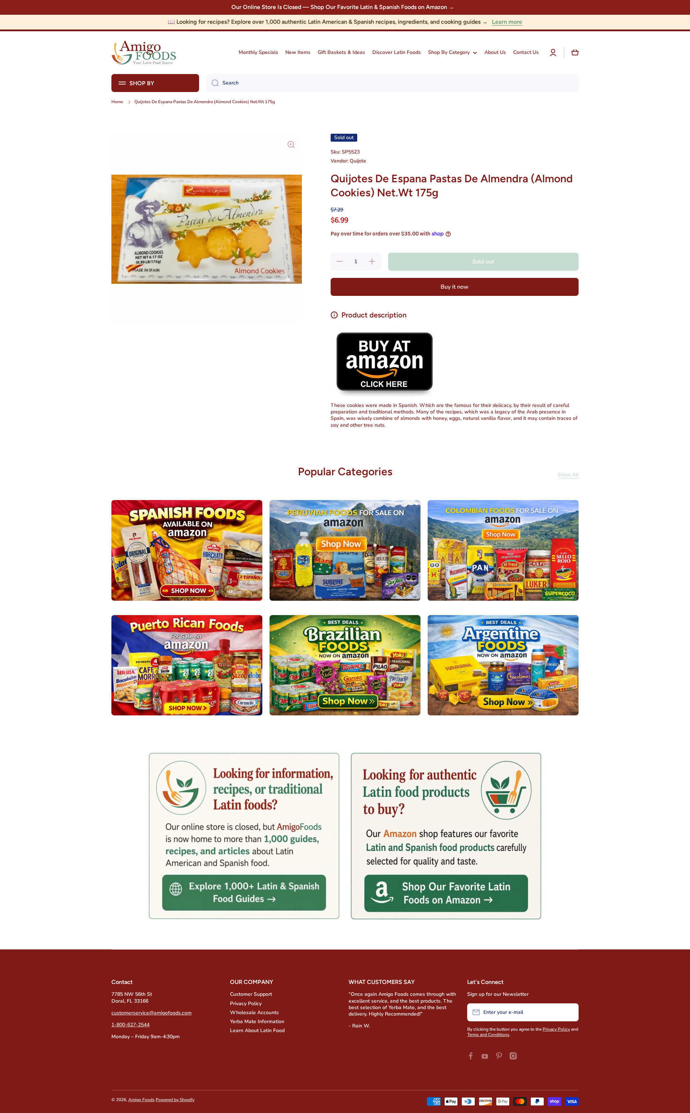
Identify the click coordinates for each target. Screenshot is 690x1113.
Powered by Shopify (175, 1100)
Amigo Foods (141, 1100)
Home (117, 102)
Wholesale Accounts (254, 1012)
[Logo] (143, 52)
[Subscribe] (570, 1012)
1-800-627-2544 (130, 1024)
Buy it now (455, 287)
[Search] (212, 83)
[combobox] (392, 83)
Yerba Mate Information (257, 1021)
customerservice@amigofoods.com (151, 1012)
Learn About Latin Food (257, 1030)
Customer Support (251, 994)
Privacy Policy (246, 1003)
